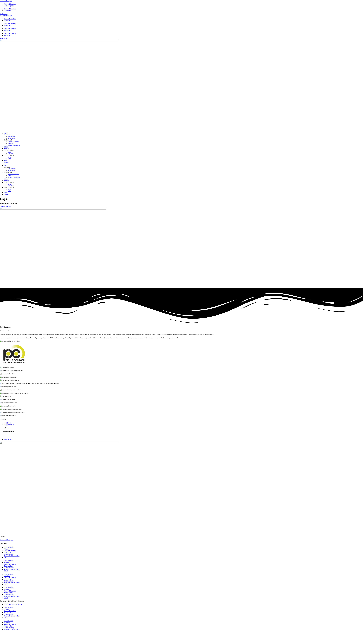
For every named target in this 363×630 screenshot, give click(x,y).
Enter (9, 158)
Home (5, 133)
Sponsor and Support (14, 145)
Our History (11, 138)
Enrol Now (11, 153)
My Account (7, 10)
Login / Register (8, 6)
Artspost (6, 148)
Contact (6, 162)
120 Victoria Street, (8, 433)
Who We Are (11, 136)
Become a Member (13, 141)
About (9, 152)
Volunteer (10, 143)
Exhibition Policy (9, 554)
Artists (6, 147)
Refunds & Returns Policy (11, 556)
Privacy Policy (8, 552)
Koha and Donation (10, 4)
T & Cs (6, 557)
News (5, 160)
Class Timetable (8, 547)
